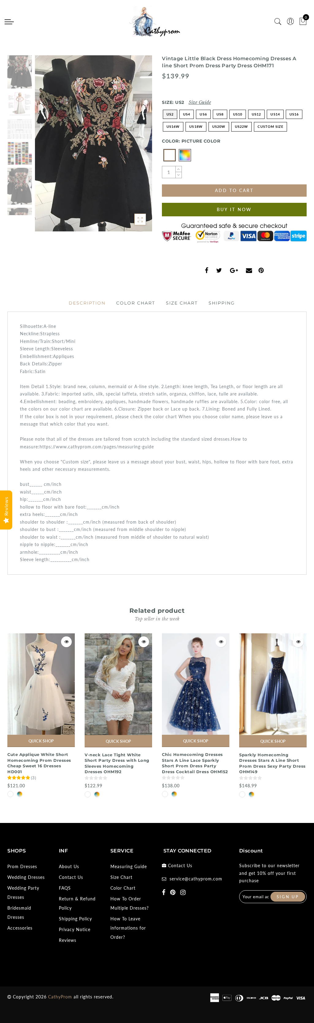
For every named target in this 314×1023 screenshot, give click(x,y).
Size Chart (182, 303)
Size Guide (200, 102)
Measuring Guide (128, 866)
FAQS (65, 888)
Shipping (222, 303)
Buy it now (234, 209)
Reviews (67, 940)
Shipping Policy (75, 918)
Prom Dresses (22, 866)
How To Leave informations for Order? (128, 928)
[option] (93, 143)
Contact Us (71, 877)
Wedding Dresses (26, 877)
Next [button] (133, 147)
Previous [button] (46, 147)
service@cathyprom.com (196, 878)
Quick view (66, 641)
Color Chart (135, 303)
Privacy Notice (74, 929)
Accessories (20, 928)
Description (87, 303)
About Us (69, 866)
